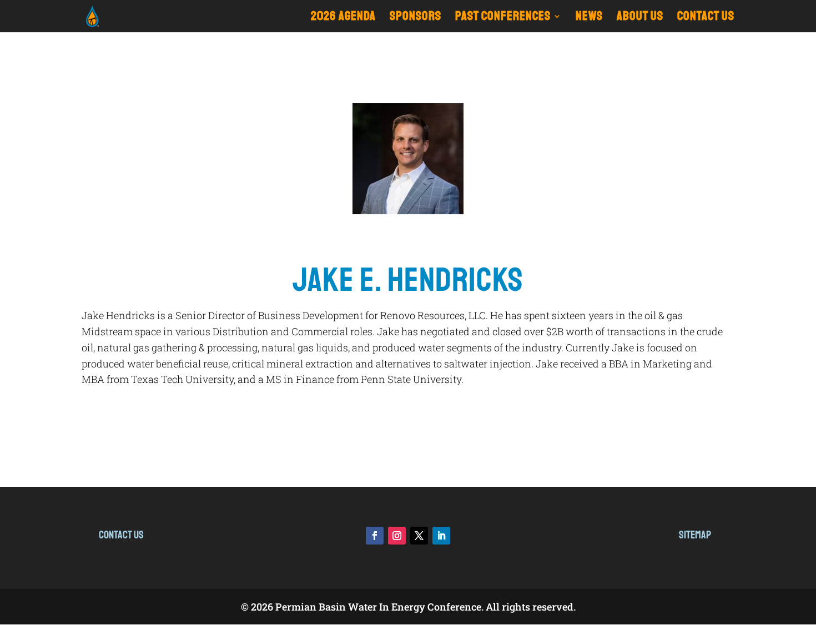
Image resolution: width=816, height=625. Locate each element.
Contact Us (121, 535)
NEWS (589, 18)
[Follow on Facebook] (375, 536)
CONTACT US (705, 18)
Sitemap (695, 535)
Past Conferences (503, 18)
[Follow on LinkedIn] (441, 536)
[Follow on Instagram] (397, 536)
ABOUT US (640, 18)
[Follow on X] (419, 536)
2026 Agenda (343, 18)
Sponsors (415, 18)
